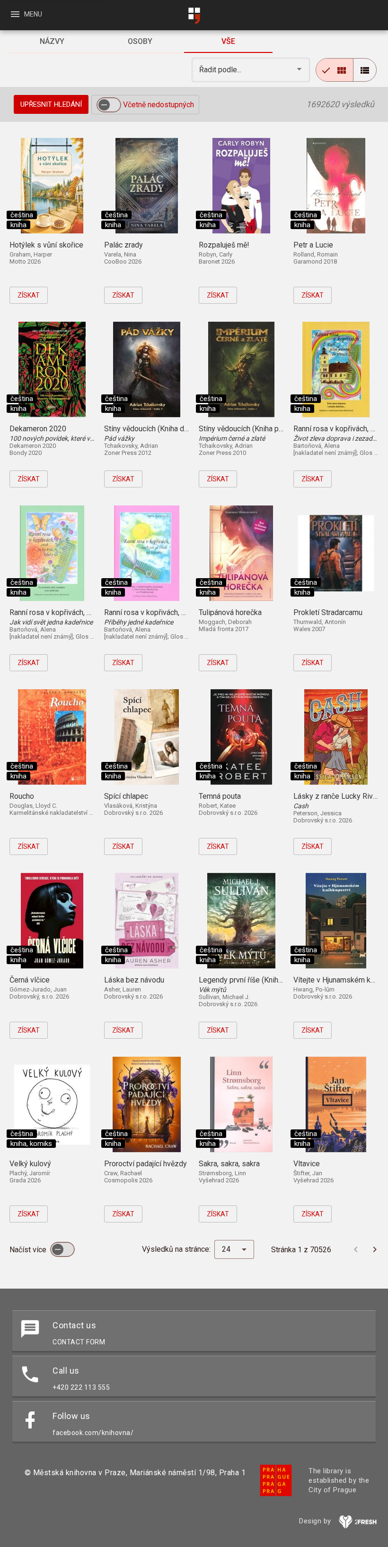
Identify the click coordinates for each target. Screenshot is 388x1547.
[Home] (194, 16)
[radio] (334, 70)
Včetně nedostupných (158, 104)
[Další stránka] (374, 1249)
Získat (29, 295)
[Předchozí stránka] (355, 1249)
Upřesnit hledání (51, 104)
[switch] (109, 104)
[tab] (52, 41)
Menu (25, 14)
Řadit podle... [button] (221, 69)
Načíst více (28, 1249)
